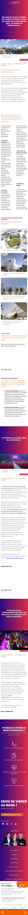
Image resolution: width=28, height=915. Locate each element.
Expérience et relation (7, 901)
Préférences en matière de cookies (14, 879)
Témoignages (14, 858)
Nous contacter (14, 850)
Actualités (14, 854)
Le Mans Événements (7, 63)
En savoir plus (6, 566)
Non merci (4, 907)
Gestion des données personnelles (14, 871)
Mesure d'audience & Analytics (9, 899)
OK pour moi (23, 907)
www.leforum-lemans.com (14, 558)
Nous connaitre (7, 711)
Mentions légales (14, 875)
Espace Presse (14, 862)
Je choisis (14, 907)
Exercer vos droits (14, 867)
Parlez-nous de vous (12, 814)
